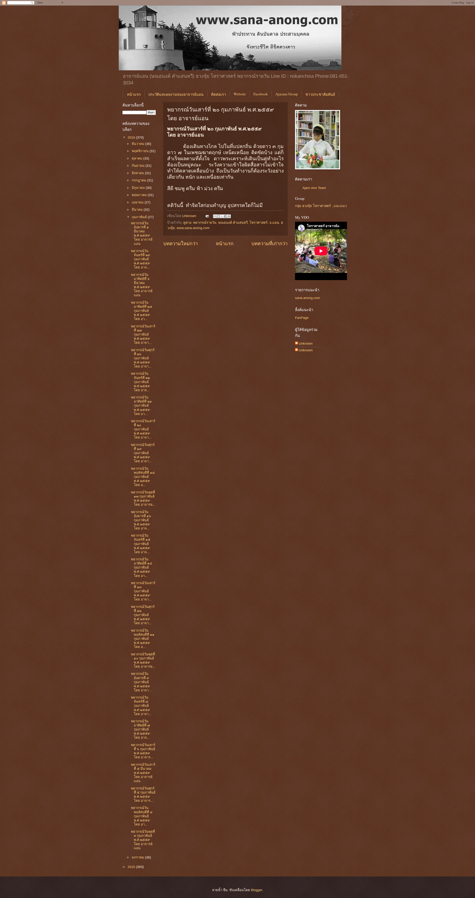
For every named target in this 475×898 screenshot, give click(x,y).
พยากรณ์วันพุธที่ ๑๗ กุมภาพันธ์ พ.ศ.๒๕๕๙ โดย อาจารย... (143, 498)
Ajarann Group (286, 93)
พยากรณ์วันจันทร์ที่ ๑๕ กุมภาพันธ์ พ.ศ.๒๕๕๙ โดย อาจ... (140, 543)
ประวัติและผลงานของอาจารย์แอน (176, 94)
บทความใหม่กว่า (180, 243)
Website (240, 93)
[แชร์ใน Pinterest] (229, 216)
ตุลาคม (137, 158)
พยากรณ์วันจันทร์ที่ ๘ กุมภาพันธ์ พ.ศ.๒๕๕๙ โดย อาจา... (141, 705)
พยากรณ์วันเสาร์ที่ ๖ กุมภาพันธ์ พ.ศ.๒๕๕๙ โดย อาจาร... (143, 751)
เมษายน (138, 202)
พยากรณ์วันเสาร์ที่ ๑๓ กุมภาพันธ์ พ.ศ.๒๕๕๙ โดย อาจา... (143, 591)
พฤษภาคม (140, 195)
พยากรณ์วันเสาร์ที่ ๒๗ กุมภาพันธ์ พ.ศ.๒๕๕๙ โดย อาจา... (143, 334)
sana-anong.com (307, 298)
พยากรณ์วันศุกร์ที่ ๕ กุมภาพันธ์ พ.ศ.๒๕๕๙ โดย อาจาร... (143, 794)
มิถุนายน (139, 188)
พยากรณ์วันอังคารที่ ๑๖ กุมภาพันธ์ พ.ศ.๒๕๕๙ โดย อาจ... (141, 520)
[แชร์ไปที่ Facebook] (225, 216)
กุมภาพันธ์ (140, 217)
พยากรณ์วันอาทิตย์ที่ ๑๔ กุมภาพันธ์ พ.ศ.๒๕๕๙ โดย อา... (141, 567)
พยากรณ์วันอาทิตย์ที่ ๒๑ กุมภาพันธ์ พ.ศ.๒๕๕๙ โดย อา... (141, 405)
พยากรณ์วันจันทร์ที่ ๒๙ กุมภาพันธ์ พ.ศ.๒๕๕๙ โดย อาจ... (140, 259)
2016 (132, 137)
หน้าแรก (134, 94)
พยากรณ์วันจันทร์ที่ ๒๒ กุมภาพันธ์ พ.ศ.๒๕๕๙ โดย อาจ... (140, 382)
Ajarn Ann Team (314, 188)
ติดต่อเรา (218, 94)
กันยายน (138, 166)
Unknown (306, 343)
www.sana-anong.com (193, 228)
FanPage (302, 318)
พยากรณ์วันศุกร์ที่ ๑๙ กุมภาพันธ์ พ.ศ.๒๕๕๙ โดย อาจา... (143, 453)
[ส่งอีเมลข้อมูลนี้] (215, 216)
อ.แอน (274, 222)
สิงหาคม (138, 173)
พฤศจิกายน (141, 151)
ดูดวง (187, 222)
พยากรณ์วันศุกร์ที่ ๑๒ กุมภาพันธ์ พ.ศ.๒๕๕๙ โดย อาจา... (143, 615)
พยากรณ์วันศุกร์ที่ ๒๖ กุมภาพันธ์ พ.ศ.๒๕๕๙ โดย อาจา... (143, 358)
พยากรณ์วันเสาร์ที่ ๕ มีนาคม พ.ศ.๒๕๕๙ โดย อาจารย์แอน (143, 773)
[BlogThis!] (218, 216)
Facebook (260, 93)
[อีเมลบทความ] (207, 216)
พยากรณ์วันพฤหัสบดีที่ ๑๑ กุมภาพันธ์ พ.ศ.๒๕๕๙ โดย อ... (142, 638)
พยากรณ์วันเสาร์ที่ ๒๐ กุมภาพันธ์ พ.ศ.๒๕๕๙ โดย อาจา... (143, 429)
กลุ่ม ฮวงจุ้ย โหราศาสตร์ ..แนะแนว (321, 206)
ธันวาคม (138, 144)
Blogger (256, 890)
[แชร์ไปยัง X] (222, 216)
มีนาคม (138, 209)
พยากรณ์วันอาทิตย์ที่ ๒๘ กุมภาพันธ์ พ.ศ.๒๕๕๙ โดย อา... (141, 311)
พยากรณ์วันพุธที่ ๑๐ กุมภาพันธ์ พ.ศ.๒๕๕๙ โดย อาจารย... (143, 660)
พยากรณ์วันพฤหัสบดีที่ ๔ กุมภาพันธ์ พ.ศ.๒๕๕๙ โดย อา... (142, 816)
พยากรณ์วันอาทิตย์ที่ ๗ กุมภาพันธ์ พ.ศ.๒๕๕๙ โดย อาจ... (140, 729)
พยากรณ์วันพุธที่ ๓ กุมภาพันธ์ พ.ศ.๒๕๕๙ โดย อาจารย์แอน (143, 840)
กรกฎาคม (139, 180)
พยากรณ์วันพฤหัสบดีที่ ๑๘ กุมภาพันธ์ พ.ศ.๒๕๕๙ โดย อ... (143, 477)
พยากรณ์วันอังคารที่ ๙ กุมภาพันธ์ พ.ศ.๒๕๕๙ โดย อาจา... (141, 682)
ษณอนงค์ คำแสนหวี (233, 222)
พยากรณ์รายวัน (204, 222)
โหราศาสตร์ (259, 222)
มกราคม (138, 857)
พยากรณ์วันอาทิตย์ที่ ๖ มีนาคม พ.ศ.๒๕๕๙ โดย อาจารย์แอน (142, 285)
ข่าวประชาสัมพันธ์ (320, 94)
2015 (132, 867)
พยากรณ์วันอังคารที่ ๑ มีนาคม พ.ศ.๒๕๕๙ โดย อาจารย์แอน (142, 233)
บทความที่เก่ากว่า (269, 243)
